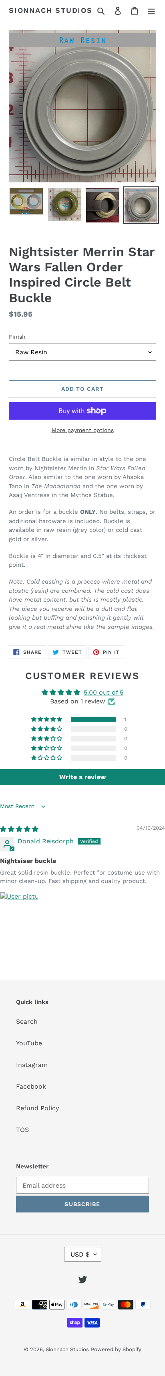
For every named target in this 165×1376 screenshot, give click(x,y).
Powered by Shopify (116, 1349)
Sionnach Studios (51, 10)
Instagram (32, 1065)
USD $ (80, 1254)
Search (27, 1021)
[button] (47, 719)
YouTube (29, 1043)
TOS (22, 1130)
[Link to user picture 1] (19, 911)
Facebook (31, 1086)
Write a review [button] (82, 777)
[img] (19, 829)
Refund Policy (37, 1108)
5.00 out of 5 (103, 692)
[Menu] (151, 10)
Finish (17, 336)
